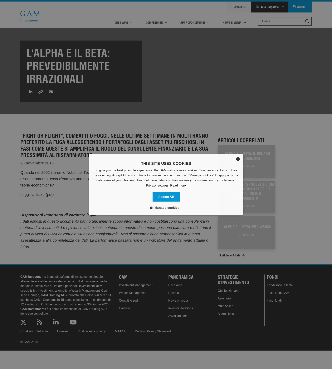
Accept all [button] (166, 196)
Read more (178, 185)
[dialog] (166, 184)
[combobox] (238, 159)
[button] (166, 208)
